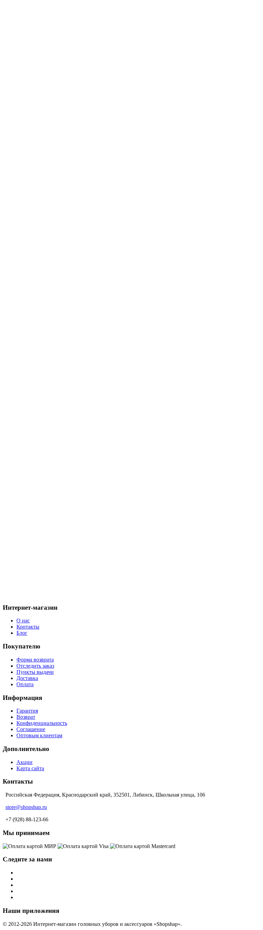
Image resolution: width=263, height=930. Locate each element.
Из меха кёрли (47, 177)
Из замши (41, 196)
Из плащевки (45, 227)
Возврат (25, 717)
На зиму (39, 276)
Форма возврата (35, 660)
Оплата (25, 48)
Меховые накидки (51, 406)
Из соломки (44, 233)
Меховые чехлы (48, 412)
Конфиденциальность (41, 723)
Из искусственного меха (58, 165)
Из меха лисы (46, 153)
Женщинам (29, 109)
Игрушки (41, 381)
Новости (26, 60)
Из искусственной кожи (58, 202)
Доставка (27, 42)
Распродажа (30, 443)
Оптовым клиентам (39, 735)
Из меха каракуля (50, 319)
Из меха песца (46, 122)
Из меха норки (47, 116)
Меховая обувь (47, 369)
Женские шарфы (49, 356)
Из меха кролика (49, 128)
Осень (23, 449)
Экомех (25, 467)
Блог (21, 73)
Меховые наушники (53, 363)
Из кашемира (45, 208)
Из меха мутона (48, 140)
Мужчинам (29, 270)
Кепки (37, 282)
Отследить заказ (35, 666)
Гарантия (27, 711)
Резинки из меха (49, 375)
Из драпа (40, 190)
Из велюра (42, 184)
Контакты (27, 627)
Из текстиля (44, 239)
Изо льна (40, 221)
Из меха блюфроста (53, 134)
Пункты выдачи (35, 67)
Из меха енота (46, 147)
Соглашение (30, 729)
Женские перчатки (52, 393)
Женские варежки (51, 350)
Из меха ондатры (50, 159)
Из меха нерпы (47, 313)
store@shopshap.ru (26, 807)
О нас (23, 54)
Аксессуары (30, 338)
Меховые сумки (48, 387)
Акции (24, 36)
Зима (22, 455)
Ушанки (39, 288)
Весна (23, 461)
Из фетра (40, 251)
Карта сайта (30, 768)
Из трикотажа (46, 245)
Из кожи (40, 214)
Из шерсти (42, 171)
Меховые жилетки (51, 400)
